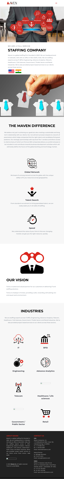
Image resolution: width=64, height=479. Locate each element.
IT (18, 348)
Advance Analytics (45, 371)
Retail (45, 422)
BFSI (45, 348)
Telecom (18, 396)
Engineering (18, 371)
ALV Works (16, 466)
